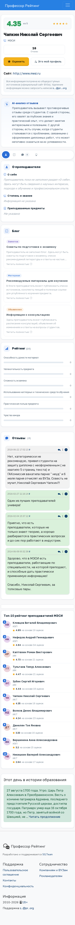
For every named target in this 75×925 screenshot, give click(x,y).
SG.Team (47, 854)
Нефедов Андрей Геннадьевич (33, 637)
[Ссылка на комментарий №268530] (60, 449)
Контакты (9, 880)
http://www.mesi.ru (26, 73)
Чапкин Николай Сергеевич (31, 695)
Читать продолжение (44, 817)
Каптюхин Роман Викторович (32, 652)
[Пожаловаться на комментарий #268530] (66, 449)
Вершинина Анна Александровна (35, 739)
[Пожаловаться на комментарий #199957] (66, 516)
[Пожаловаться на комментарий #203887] (66, 493)
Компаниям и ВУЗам (53, 870)
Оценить (18, 61)
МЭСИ (11, 40)
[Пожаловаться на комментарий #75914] (66, 551)
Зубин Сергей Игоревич (28, 681)
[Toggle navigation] (68, 5)
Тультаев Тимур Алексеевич (32, 666)
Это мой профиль (50, 61)
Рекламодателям (50, 876)
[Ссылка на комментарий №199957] (60, 516)
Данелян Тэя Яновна (27, 725)
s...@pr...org (60, 88)
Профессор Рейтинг (22, 5)
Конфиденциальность (18, 886)
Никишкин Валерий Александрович (36, 754)
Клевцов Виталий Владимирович (35, 622)
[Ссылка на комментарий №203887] (60, 493)
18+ (25, 902)
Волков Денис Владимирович (32, 710)
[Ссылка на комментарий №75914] (60, 551)
